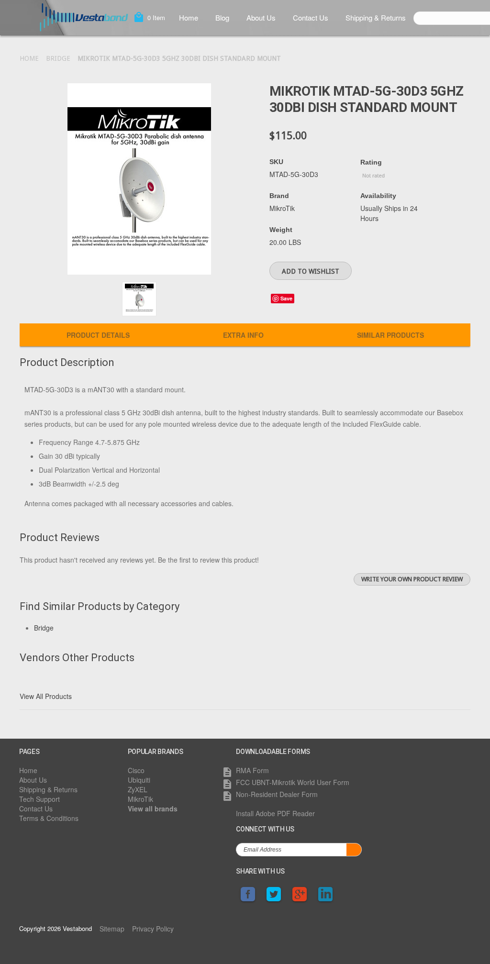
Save (286, 298)
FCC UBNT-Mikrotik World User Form (292, 782)
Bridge (58, 58)
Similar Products (390, 335)
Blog (222, 17)
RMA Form (252, 770)
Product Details (98, 335)
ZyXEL (137, 789)
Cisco (136, 770)
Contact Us (310, 17)
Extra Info (243, 335)
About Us (261, 17)
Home (188, 17)
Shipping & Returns (375, 17)
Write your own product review (412, 579)
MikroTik (140, 799)
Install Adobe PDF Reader (275, 813)
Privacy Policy (153, 928)
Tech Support (39, 799)
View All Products (46, 696)
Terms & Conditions (48, 818)
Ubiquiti (139, 780)
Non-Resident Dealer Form (277, 794)
